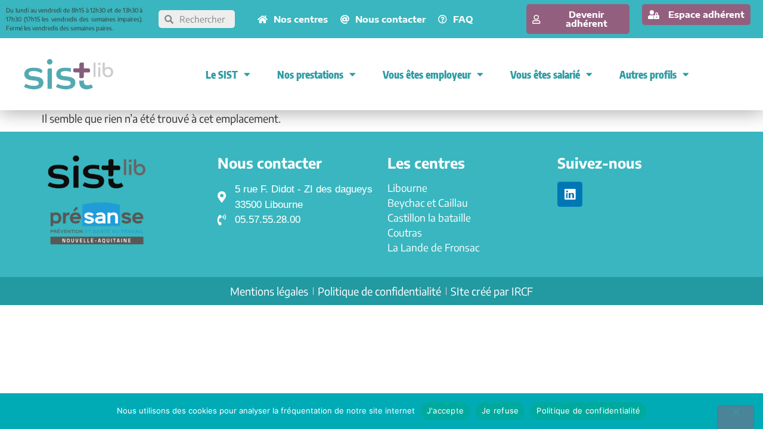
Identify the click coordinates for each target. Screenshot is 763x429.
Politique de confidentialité (588, 410)
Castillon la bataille (429, 217)
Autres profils (648, 74)
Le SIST (222, 74)
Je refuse (500, 410)
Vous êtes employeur (427, 74)
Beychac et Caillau (427, 203)
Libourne (407, 188)
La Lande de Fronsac (433, 247)
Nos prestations (310, 74)
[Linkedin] (569, 194)
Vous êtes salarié (545, 74)
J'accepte (445, 410)
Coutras (404, 232)
